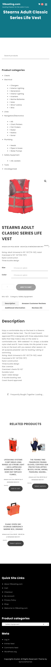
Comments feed (11, 647)
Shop (6, 604)
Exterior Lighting (17, 88)
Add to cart (26, 287)
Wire (12, 107)
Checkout (8, 592)
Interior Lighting (17, 94)
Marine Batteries (18, 99)
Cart (6, 588)
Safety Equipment (12, 155)
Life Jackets (15, 161)
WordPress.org (10, 651)
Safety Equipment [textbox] (24, 624)
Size (3, 267)
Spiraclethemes (25, 662)
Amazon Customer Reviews (34, 303)
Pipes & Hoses (16, 148)
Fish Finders (16, 127)
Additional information (15, 308)
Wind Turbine (16, 105)
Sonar (13, 135)
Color (4, 275)
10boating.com (11, 4)
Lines (6, 111)
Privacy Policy (10, 600)
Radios (13, 132)
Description (10, 303)
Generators (15, 91)
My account (9, 596)
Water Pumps (16, 151)
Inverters (14, 96)
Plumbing (8, 139)
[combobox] (25, 624)
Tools (6, 165)
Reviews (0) (37, 308)
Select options (40, 486)
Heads (13, 145)
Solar (13, 102)
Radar (13, 130)
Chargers (14, 85)
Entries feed (9, 643)
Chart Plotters (16, 124)
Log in (6, 639)
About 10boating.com (13, 584)
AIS (12, 121)
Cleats (7, 75)
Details (46, 245)
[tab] (10, 303)
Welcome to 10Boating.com (16, 608)
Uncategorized (10, 169)
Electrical (8, 79)
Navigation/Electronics (14, 116)
